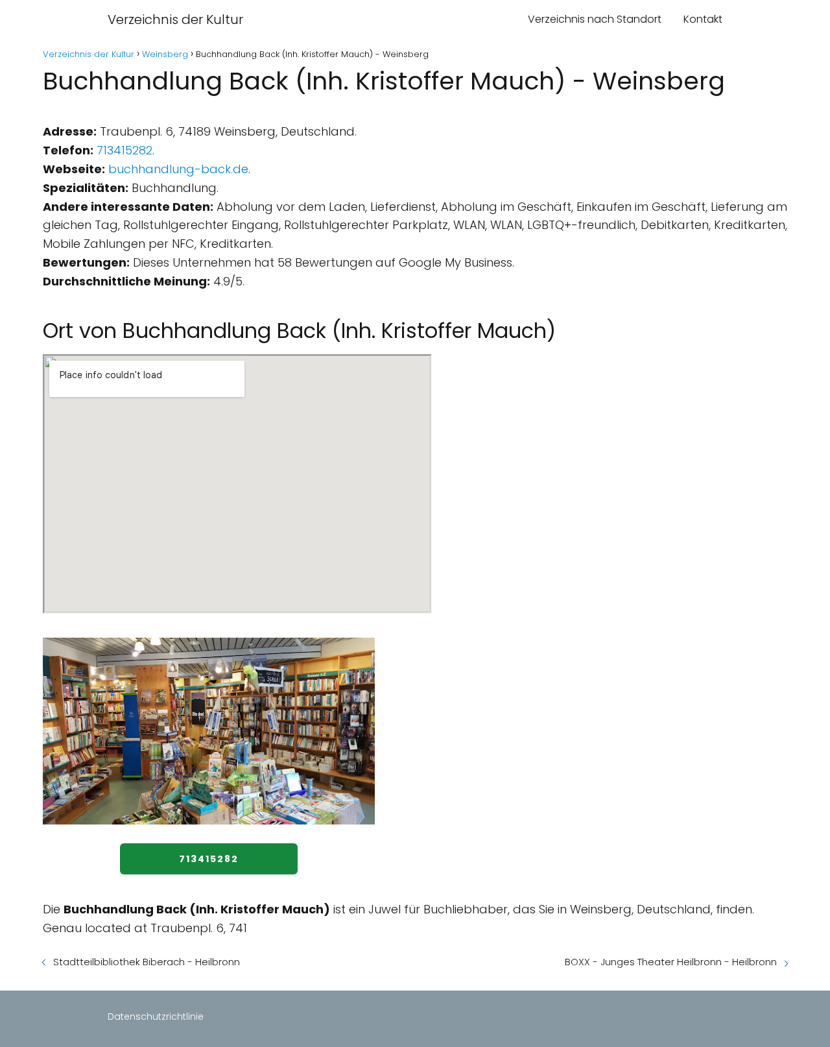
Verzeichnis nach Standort (594, 19)
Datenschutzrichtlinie (156, 1016)
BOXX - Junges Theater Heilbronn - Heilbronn (671, 962)
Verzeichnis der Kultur (175, 19)
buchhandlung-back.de (178, 169)
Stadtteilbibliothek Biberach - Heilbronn (146, 962)
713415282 (124, 150)
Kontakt (702, 19)
